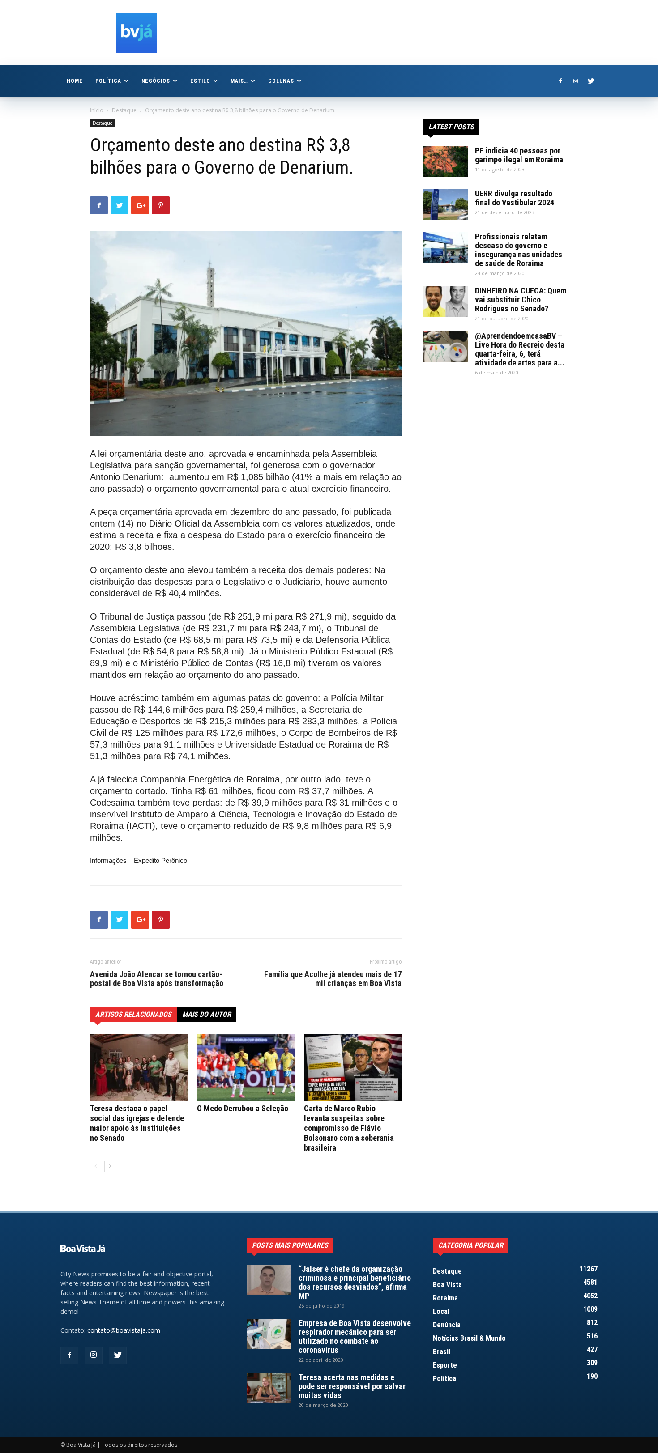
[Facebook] (560, 81)
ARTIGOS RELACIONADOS (133, 1014)
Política (108, 81)
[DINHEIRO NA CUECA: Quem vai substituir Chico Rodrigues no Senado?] (445, 301)
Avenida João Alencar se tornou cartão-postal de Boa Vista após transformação (156, 979)
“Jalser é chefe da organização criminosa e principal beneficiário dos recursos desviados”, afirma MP (355, 1282)
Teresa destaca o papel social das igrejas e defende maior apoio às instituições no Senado (137, 1123)
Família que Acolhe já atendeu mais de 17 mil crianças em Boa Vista (333, 979)
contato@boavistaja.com (123, 1330)
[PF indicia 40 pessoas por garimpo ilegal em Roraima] (445, 161)
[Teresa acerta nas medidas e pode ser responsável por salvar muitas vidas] (269, 1388)
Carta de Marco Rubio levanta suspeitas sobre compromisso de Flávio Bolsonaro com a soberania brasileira (349, 1128)
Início (96, 110)
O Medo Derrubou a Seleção (242, 1108)
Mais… (239, 81)
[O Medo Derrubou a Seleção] (246, 1067)
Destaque (124, 110)
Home (75, 81)
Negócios (156, 81)
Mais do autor (206, 1014)
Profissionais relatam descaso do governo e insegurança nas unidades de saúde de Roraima (518, 250)
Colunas (281, 81)
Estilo (200, 81)
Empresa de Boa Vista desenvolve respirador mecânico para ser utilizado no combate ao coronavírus (355, 1336)
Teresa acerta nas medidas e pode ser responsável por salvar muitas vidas (352, 1386)
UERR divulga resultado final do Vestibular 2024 (514, 198)
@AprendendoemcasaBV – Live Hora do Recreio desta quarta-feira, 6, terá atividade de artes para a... (519, 349)
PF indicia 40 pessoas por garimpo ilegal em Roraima (519, 155)
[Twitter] (591, 81)
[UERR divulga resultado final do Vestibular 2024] (445, 204)
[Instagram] (575, 81)
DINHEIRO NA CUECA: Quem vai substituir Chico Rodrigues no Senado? (520, 299)
